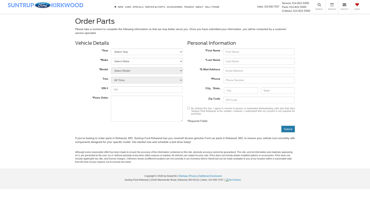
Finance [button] (189, 7)
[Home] (115, 7)
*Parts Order (100, 97)
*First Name (212, 50)
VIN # (104, 88)
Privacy (193, 176)
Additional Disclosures (210, 176)
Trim (105, 78)
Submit (288, 129)
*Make (104, 59)
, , (213, 88)
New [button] (120, 7)
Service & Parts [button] (155, 7)
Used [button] (128, 7)
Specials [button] (138, 7)
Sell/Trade (212, 7)
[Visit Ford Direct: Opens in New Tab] (234, 180)
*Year (105, 50)
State (216, 88)
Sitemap (183, 176)
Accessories (174, 7)
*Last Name (212, 59)
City (208, 88)
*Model (103, 69)
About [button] (199, 7)
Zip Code (214, 98)
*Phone (215, 78)
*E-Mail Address (210, 69)
